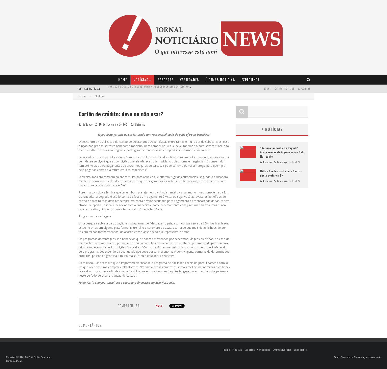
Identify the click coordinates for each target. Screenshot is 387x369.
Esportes (166, 79)
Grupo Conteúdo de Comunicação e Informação (357, 357)
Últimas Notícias (220, 79)
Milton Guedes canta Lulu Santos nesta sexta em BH (137, 89)
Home (122, 79)
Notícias (140, 79)
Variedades (189, 79)
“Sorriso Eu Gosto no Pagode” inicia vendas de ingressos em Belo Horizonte (282, 152)
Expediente (250, 79)
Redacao (87, 124)
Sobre (267, 88)
